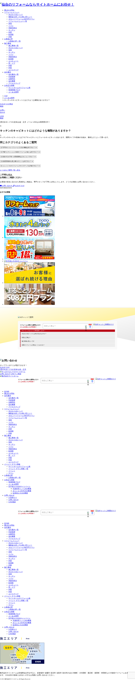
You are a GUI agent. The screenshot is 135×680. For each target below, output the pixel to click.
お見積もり (12, 497)
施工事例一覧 (13, 46)
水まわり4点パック (15, 15)
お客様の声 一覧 (14, 41)
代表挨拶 (11, 77)
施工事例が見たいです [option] (28, 341)
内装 (10, 37)
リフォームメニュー (11, 12)
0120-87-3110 (19, 186)
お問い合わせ (7, 186)
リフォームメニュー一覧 (17, 21)
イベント (11, 471)
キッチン (11, 30)
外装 (10, 68)
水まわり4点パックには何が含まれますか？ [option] (34, 333)
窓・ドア (11, 63)
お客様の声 (8, 39)
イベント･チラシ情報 (12, 464)
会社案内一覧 (13, 74)
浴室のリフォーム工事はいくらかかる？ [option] (33, 345)
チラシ (11, 473)
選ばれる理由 (9, 10)
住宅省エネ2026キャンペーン (19, 486)
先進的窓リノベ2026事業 (22, 489)
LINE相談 (12, 502)
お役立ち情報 (9, 85)
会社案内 (7, 72)
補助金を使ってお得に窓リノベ (20, 17)
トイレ (11, 26)
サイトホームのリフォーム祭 (19, 88)
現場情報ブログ (14, 90)
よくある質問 (13, 92)
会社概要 (11, 81)
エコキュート (13, 61)
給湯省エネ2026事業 (20, 493)
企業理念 (11, 79)
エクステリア (13, 70)
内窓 (10, 32)
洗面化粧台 (12, 28)
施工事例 (7, 43)
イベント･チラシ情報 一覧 (18, 469)
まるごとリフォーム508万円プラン (21, 19)
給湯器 (11, 34)
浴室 (10, 23)
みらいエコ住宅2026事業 (22, 491)
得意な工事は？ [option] (26, 337)
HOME (6, 391)
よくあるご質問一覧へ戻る (10, 170)
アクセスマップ (14, 83)
